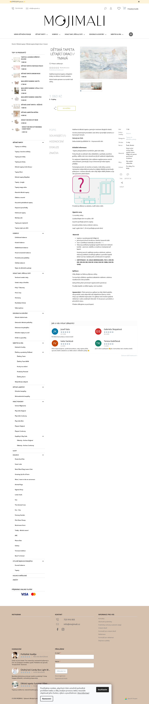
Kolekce (16, 455)
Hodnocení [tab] (56, 141)
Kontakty (101, 619)
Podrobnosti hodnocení (56, 70)
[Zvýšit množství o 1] (56, 107)
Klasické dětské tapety (22, 192)
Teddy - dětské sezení (21, 530)
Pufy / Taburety (20, 288)
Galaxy (17, 546)
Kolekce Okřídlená (20, 576)
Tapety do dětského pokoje (131, 138)
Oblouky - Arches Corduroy (25, 445)
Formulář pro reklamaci (106, 637)
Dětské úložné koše (21, 317)
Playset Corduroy (20, 431)
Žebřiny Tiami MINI (23, 361)
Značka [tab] (53, 153)
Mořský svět (18, 218)
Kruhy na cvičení (22, 366)
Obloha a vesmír (20, 197)
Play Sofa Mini (19, 421)
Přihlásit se (61, 671)
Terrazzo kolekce (20, 551)
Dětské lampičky (19, 387)
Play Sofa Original (20, 411)
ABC (16, 535)
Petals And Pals (19, 459)
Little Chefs (18, 495)
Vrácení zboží (102, 628)
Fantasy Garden (20, 515)
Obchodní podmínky (105, 622)
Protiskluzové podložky (22, 258)
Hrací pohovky (18, 402)
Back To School (19, 556)
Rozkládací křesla (20, 303)
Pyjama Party (19, 490)
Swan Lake (18, 464)
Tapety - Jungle (19, 182)
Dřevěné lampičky (20, 391)
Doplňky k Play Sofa (21, 436)
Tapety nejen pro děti (21, 228)
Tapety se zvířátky (20, 146)
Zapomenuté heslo (61, 678)
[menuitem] (22, 34)
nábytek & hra (18, 343)
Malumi (128, 133)
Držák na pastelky (20, 338)
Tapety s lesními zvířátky (22, 152)
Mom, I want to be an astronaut (25, 479)
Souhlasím (102, 689)
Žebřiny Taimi (21, 356)
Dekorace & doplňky (20, 313)
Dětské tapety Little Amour (23, 167)
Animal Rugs (19, 484)
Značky (15, 580)
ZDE (102, 243)
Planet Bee (18, 540)
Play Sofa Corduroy (21, 416)
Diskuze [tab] (54, 147)
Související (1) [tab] (57, 135)
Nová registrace (60, 676)
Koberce (16, 233)
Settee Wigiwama (20, 406)
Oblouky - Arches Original (25, 440)
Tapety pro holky (20, 157)
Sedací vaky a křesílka (22, 282)
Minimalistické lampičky (22, 396)
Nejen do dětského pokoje (23, 268)
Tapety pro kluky (20, 162)
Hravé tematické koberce (23, 253)
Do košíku (66, 108)
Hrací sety (18, 293)
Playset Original (20, 426)
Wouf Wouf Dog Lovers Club (23, 469)
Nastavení (46, 698)
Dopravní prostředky (21, 208)
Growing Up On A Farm (22, 474)
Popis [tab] (52, 129)
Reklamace (101, 634)
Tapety (17, 570)
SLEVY (15, 451)
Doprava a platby (104, 641)
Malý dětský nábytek (21, 382)
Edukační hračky (20, 347)
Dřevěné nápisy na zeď (22, 333)
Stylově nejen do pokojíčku (23, 561)
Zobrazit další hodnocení (128, 355)
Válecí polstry (19, 308)
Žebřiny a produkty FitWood (23, 352)
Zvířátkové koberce (21, 237)
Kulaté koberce (19, 242)
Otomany (18, 298)
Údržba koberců (20, 263)
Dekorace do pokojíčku (22, 327)
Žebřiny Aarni (21, 377)
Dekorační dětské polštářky (23, 322)
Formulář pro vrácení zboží (107, 631)
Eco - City (18, 510)
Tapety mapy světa (21, 187)
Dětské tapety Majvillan (22, 177)
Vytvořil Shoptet (132, 698)
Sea (16, 500)
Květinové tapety (20, 213)
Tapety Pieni (19, 172)
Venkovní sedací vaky (21, 277)
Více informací (83, 693)
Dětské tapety (18, 142)
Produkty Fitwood (22, 372)
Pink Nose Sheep (20, 520)
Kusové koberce (20, 565)
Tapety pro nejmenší (21, 223)
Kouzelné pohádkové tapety (24, 202)
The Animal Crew (20, 505)
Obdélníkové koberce (21, 248)
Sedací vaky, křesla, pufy (22, 273)
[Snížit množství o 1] (56, 109)
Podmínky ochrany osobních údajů (109, 625)
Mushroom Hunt (20, 525)
